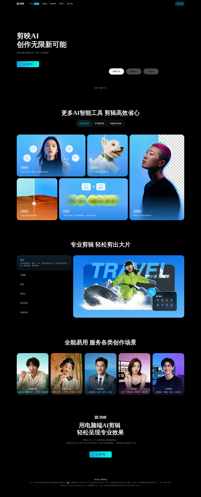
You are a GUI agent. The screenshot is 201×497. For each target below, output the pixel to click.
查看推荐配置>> (112, 440)
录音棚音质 (99, 123)
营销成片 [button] (133, 71)
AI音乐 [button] (151, 71)
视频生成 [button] (116, 71)
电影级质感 (84, 123)
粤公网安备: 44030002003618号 (79, 482)
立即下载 (180, 4)
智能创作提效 (115, 123)
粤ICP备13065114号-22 (102, 482)
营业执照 (41, 482)
